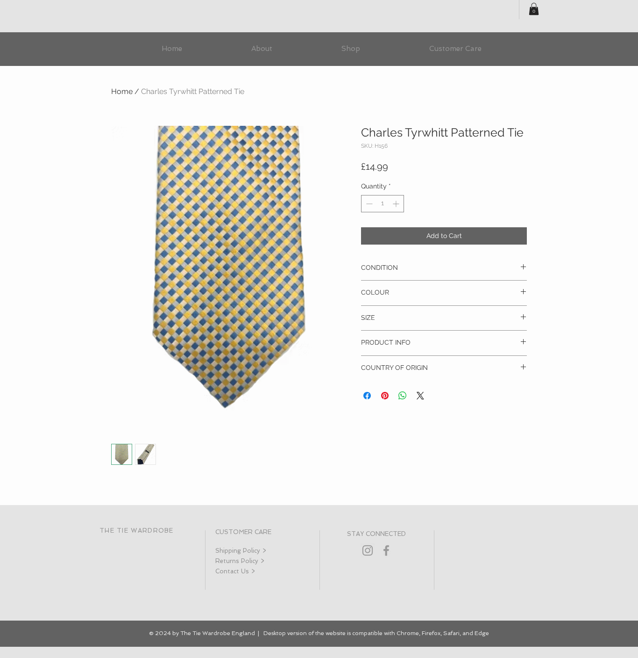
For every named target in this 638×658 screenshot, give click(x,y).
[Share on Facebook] (367, 395)
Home (122, 91)
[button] (534, 9)
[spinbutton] (382, 203)
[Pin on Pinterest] (384, 395)
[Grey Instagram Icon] (368, 550)
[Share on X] (420, 395)
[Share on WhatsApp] (402, 395)
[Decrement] (368, 203)
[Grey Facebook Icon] (386, 550)
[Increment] (397, 203)
